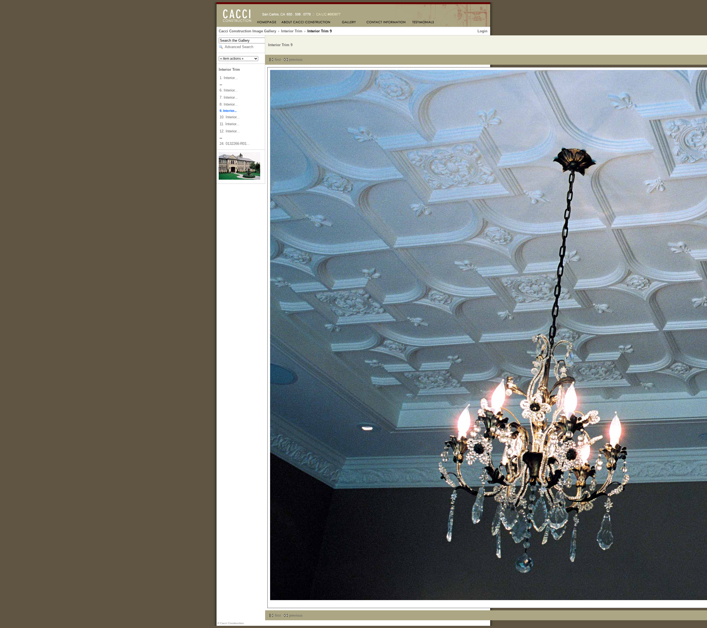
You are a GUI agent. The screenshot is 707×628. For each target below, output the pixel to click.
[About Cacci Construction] (306, 22)
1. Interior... (229, 78)
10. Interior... (230, 117)
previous (296, 59)
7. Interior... (229, 97)
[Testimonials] (423, 22)
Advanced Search (239, 47)
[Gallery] (348, 22)
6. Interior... (229, 90)
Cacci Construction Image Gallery (247, 31)
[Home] (267, 22)
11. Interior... (229, 124)
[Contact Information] (386, 22)
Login (482, 31)
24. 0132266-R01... (235, 144)
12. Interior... (230, 131)
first (278, 59)
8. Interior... (229, 104)
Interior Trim (291, 31)
